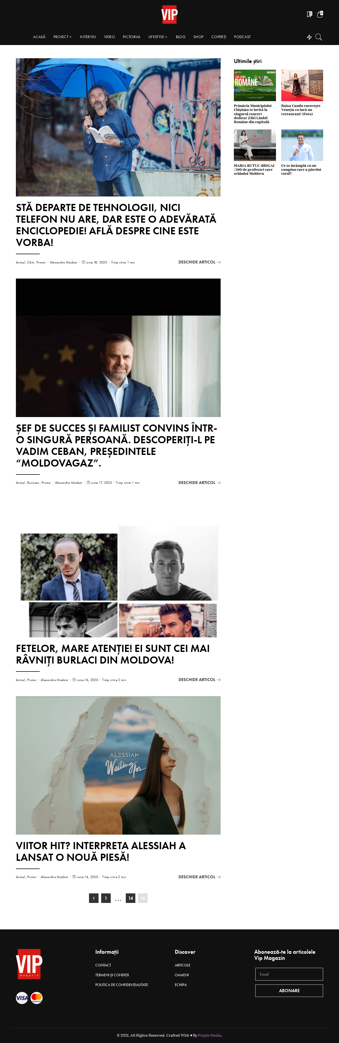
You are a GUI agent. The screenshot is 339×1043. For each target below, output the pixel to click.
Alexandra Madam (63, 262)
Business (33, 482)
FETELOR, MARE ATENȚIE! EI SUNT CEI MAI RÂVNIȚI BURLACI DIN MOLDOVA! (113, 654)
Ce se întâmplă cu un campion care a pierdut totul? (301, 169)
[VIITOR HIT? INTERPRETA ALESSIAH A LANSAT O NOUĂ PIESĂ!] (118, 765)
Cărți (30, 262)
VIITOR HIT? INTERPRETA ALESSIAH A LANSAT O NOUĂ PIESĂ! (101, 851)
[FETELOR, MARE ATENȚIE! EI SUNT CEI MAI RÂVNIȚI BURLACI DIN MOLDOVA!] (118, 568)
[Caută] (319, 37)
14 (130, 898)
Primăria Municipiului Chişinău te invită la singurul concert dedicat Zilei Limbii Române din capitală (252, 114)
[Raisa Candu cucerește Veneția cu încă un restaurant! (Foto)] (302, 85)
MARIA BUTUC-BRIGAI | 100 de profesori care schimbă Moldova (254, 169)
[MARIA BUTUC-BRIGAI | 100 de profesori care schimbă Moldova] (255, 145)
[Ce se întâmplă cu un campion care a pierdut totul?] (302, 145)
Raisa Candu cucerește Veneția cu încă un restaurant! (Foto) (300, 110)
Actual (20, 262)
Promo (41, 262)
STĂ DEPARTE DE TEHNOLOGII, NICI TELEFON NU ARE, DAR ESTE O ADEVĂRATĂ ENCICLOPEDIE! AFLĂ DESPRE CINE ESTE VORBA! (116, 225)
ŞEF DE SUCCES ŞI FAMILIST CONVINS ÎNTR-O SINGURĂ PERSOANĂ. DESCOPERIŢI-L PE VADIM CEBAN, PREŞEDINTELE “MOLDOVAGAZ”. (116, 445)
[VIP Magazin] (169, 14)
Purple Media (209, 1035)
